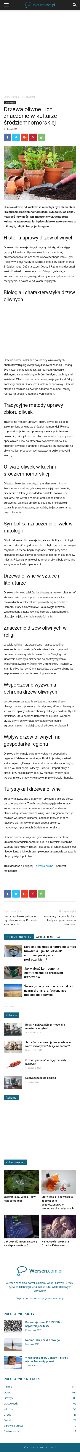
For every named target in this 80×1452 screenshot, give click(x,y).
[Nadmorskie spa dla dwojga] (13, 1344)
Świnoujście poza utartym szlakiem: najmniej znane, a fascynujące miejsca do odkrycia (49, 990)
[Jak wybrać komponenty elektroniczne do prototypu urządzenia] (13, 972)
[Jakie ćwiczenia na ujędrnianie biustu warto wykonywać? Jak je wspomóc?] (13, 1047)
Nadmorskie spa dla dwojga (42, 1340)
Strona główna (11, 96)
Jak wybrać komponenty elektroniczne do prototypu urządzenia (43, 973)
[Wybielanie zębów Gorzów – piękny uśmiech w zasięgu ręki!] (13, 1362)
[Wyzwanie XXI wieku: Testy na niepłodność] (21, 1182)
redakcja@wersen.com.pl (49, 1298)
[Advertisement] (40, 51)
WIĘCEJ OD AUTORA (48, 937)
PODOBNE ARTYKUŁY (18, 937)
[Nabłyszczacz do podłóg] (13, 1082)
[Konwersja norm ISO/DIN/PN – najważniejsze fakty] (13, 1326)
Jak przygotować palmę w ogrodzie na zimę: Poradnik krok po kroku (20, 920)
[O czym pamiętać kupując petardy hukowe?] (13, 1064)
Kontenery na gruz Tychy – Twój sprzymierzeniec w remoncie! (60, 920)
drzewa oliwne (44, 865)
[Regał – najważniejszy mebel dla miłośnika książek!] (13, 1029)
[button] (75, 5)
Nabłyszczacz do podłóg (40, 1077)
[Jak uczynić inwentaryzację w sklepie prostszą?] (21, 1226)
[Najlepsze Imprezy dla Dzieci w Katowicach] (58, 1226)
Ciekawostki (28, 96)
